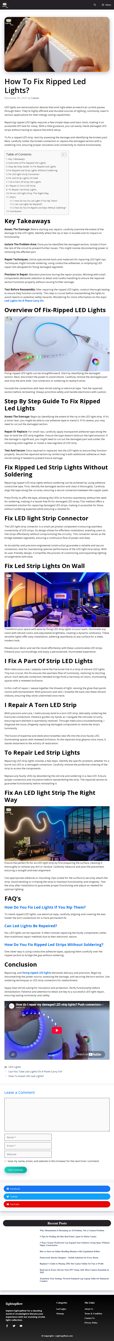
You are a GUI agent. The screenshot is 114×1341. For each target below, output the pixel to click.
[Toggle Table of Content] (62, 154)
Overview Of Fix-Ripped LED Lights (27, 162)
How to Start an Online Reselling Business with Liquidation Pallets (70, 1251)
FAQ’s (13, 197)
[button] (95, 5)
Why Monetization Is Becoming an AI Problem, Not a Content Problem (72, 1230)
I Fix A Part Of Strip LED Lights (24, 181)
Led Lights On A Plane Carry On (24, 300)
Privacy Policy (91, 1322)
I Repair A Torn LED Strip (21, 185)
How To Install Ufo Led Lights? (26, 1076)
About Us (89, 1308)
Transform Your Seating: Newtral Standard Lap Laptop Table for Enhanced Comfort (74, 1280)
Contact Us (90, 1318)
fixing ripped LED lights (36, 972)
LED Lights (14, 1067)
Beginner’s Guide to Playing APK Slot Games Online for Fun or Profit (71, 1263)
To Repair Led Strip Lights (22, 189)
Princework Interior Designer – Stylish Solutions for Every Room (69, 1257)
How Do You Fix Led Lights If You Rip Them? (36, 200)
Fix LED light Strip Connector (23, 174)
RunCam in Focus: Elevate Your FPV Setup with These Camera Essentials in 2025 (74, 1271)
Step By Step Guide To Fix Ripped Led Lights (32, 166)
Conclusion (16, 211)
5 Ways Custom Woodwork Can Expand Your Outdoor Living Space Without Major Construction (75, 1244)
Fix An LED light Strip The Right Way (29, 193)
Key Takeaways (16, 158)
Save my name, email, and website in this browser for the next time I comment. (53, 1161)
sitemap (60, 1313)
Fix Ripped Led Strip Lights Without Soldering (32, 170)
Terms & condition (93, 1313)
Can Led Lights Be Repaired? (28, 204)
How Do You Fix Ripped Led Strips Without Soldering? (40, 207)
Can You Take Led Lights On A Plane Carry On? (35, 1071)
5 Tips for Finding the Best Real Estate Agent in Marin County (68, 1236)
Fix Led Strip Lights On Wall (23, 177)
